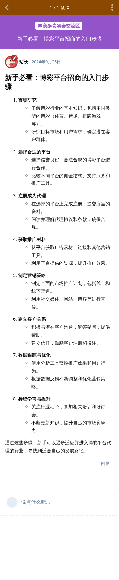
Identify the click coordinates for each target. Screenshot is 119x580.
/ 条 (57, 7)
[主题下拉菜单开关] (112, 7)
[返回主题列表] (6, 7)
